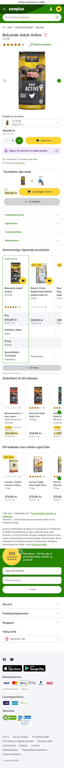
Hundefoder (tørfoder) (24, 27)
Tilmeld (32, 589)
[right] (59, 81)
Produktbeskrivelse (14, 214)
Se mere (34, 367)
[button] (14, 430)
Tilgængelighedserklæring (34, 749)
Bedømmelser (12, 240)
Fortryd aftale (9, 745)
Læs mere (33, 159)
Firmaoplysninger (40, 736)
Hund (9, 27)
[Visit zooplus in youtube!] (12, 659)
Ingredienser (11, 223)
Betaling (23, 745)
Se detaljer (34, 201)
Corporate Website (11, 754)
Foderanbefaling (13, 231)
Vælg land (9, 631)
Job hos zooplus (20, 736)
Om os (5, 736)
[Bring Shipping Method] (23, 703)
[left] (5, 81)
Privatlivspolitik (39, 544)
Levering (35, 745)
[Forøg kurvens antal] (19, 140)
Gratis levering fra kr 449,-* (32, 2)
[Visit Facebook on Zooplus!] (4, 659)
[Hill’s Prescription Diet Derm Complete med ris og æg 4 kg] (41, 181)
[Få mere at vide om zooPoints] (57, 151)
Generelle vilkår (44, 741)
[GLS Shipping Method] (6, 703)
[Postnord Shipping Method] (15, 703)
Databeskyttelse (10, 749)
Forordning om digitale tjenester (18, 741)
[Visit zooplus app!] (12, 670)
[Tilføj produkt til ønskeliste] (45, 35)
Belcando (40, 27)
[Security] (9, 718)
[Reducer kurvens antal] (6, 140)
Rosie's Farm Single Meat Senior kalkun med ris (41, 291)
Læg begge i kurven (45, 192)
